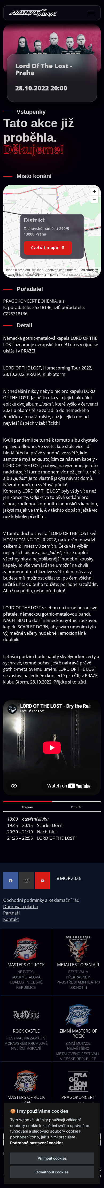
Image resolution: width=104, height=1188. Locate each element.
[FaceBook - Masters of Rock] (10, 880)
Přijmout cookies (52, 1158)
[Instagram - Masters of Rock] (26, 880)
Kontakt (11, 919)
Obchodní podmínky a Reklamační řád (41, 900)
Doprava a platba (20, 907)
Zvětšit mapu (44, 247)
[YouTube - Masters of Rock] (42, 880)
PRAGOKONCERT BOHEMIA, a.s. (34, 301)
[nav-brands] (33, 12)
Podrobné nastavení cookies (36, 1143)
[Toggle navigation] (91, 13)
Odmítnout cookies (52, 1172)
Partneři (11, 913)
